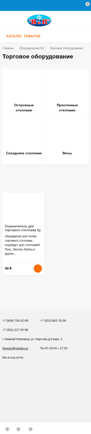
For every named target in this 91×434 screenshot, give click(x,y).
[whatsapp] (36, 357)
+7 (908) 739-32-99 (15, 320)
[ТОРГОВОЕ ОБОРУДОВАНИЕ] (45, 20)
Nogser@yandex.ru (15, 348)
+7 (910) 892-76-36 (53, 320)
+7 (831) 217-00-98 (15, 330)
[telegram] (41, 357)
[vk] (32, 357)
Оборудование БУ (31, 48)
